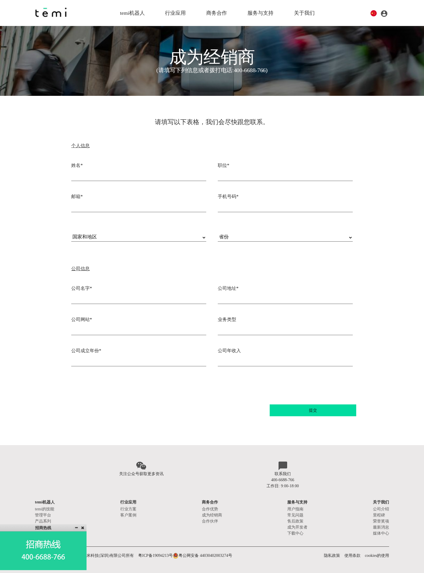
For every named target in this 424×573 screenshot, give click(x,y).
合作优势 (210, 509)
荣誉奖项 (381, 521)
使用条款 (352, 555)
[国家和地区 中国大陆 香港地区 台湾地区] (138, 233)
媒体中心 (381, 533)
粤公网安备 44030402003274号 (205, 555)
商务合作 (216, 13)
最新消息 (381, 527)
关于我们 (304, 13)
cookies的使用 (377, 555)
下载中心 (295, 533)
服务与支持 (260, 13)
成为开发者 (297, 527)
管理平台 (43, 515)
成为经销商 (212, 515)
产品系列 (43, 521)
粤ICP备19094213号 (155, 555)
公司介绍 (381, 509)
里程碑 (379, 515)
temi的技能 (44, 509)
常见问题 (295, 515)
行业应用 (175, 13)
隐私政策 (332, 555)
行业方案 (128, 509)
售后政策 (295, 521)
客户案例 (128, 515)
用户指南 (295, 509)
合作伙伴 (210, 521)
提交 (313, 410)
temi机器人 (132, 13)
